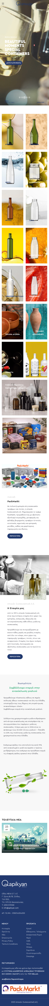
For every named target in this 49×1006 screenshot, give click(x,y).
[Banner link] (12, 131)
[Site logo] (24, 3)
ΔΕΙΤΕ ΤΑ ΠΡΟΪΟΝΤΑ (13, 63)
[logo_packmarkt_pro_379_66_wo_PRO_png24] (24, 989)
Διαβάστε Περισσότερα (12, 979)
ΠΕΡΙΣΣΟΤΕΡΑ (15, 536)
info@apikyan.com (11, 908)
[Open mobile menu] (3, 3)
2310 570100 (9, 905)
